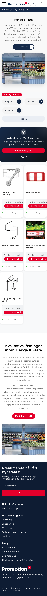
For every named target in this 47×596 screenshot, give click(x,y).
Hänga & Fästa (13, 94)
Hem (4, 9)
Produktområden (10, 551)
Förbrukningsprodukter (14, 532)
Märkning (7, 528)
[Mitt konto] (35, 4)
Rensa (23, 119)
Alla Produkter (9, 547)
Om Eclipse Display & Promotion (18, 560)
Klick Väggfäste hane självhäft (35, 246)
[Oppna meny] (4, 4)
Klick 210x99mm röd (35, 192)
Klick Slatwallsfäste (10, 245)
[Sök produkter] (30, 4)
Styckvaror (7, 536)
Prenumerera (24, 493)
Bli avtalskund (9, 556)
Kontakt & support (11, 508)
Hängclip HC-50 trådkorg (9, 193)
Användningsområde (36, 101)
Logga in (23, 156)
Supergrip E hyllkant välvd (11, 300)
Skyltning (12, 9)
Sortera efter (10, 110)
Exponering (8, 524)
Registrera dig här (23, 150)
